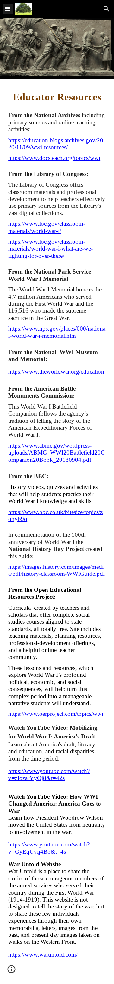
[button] (7, 8)
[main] (57, 96)
